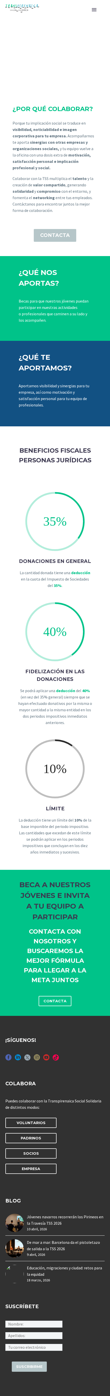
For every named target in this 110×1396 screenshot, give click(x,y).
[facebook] (8, 1059)
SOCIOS (31, 1153)
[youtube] (46, 1059)
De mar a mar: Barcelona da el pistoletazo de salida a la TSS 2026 (63, 1245)
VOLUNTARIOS (31, 1123)
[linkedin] (18, 1059)
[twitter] (27, 1059)
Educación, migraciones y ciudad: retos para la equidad (64, 1271)
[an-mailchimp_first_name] (33, 1323)
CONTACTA (55, 235)
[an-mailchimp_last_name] (33, 1335)
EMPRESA (31, 1168)
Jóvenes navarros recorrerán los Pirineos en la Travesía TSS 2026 (65, 1220)
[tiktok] (56, 1059)
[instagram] (37, 1059)
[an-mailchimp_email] (33, 1346)
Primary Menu (94, 10)
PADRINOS (31, 1138)
